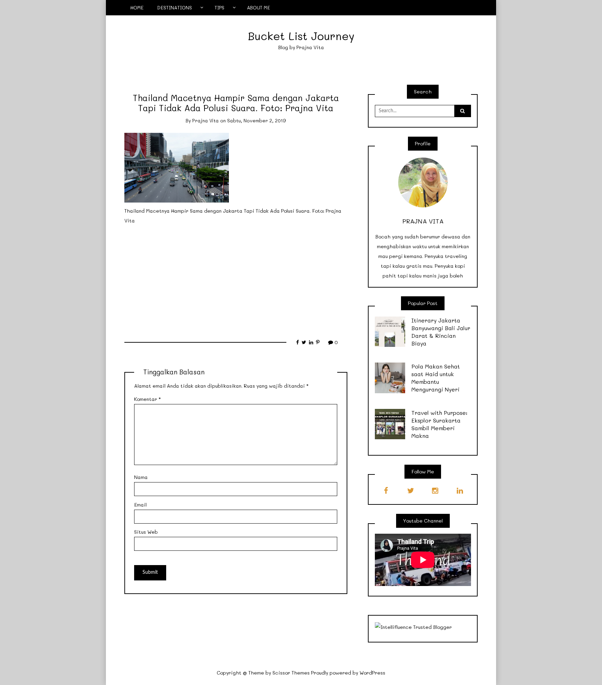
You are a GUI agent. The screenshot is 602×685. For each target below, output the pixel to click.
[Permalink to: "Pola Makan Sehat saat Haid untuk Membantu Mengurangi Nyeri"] (390, 377)
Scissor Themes (291, 672)
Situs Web (146, 531)
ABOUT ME (258, 7)
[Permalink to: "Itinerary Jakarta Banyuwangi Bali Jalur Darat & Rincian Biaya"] (390, 331)
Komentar (147, 399)
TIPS (219, 7)
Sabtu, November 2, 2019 (256, 120)
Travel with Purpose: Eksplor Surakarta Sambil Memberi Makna (439, 424)
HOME (137, 7)
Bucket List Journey (301, 36)
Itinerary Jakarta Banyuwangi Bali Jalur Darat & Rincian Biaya (440, 332)
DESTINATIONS (174, 7)
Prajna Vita (205, 120)
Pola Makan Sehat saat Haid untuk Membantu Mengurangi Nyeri (435, 378)
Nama (141, 477)
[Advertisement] (235, 278)
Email (140, 504)
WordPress (372, 672)
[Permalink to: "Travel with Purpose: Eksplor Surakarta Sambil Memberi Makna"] (390, 423)
